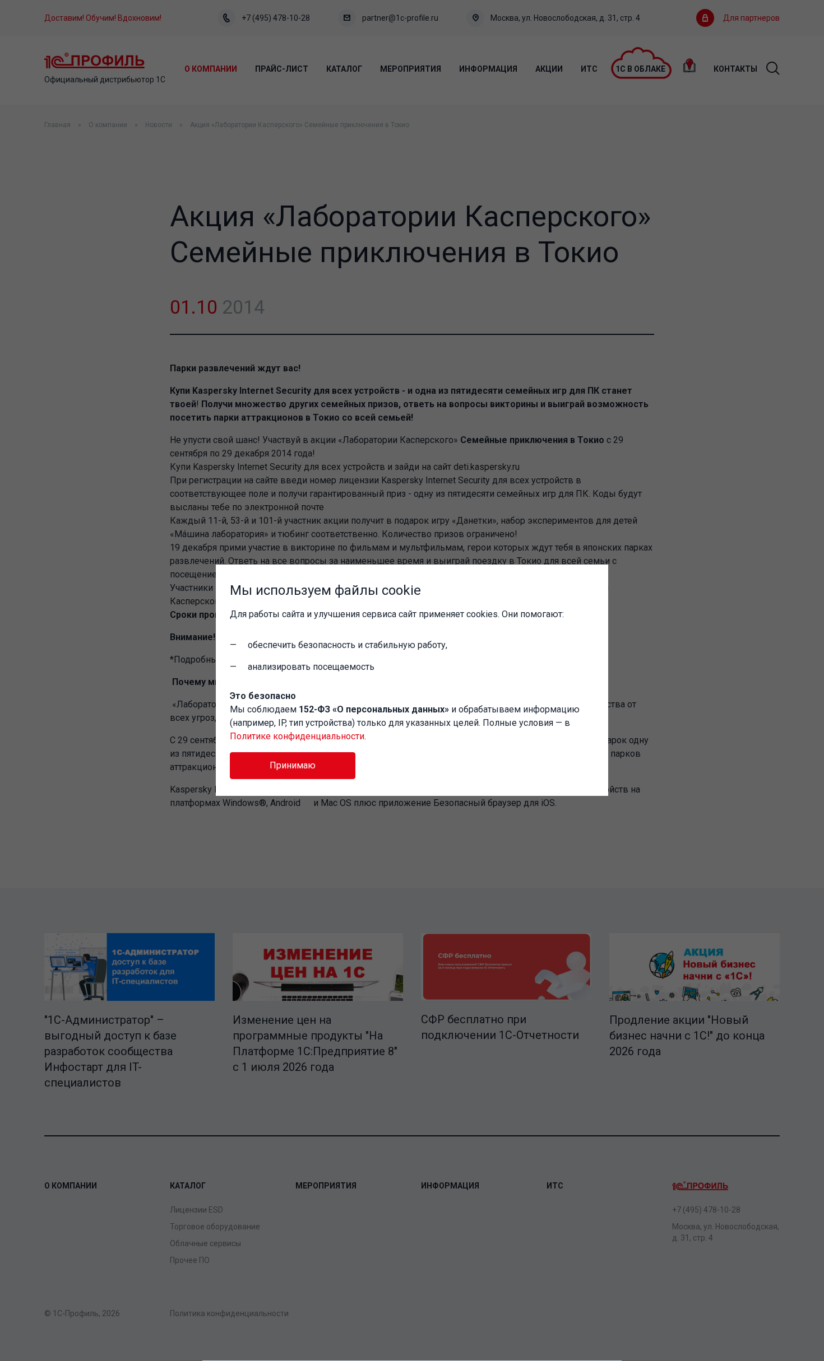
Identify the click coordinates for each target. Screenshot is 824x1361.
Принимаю (293, 765)
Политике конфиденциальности (297, 736)
